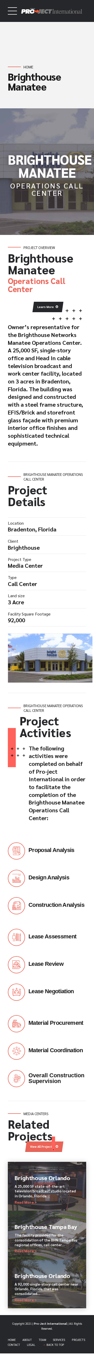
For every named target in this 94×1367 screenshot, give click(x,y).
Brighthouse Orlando (42, 1177)
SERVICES (59, 1340)
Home (28, 66)
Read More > (26, 1202)
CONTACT (14, 1345)
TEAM (42, 1340)
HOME (12, 1340)
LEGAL (31, 1345)
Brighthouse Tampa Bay (46, 1226)
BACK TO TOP (55, 1345)
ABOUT (27, 1340)
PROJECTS (78, 1340)
